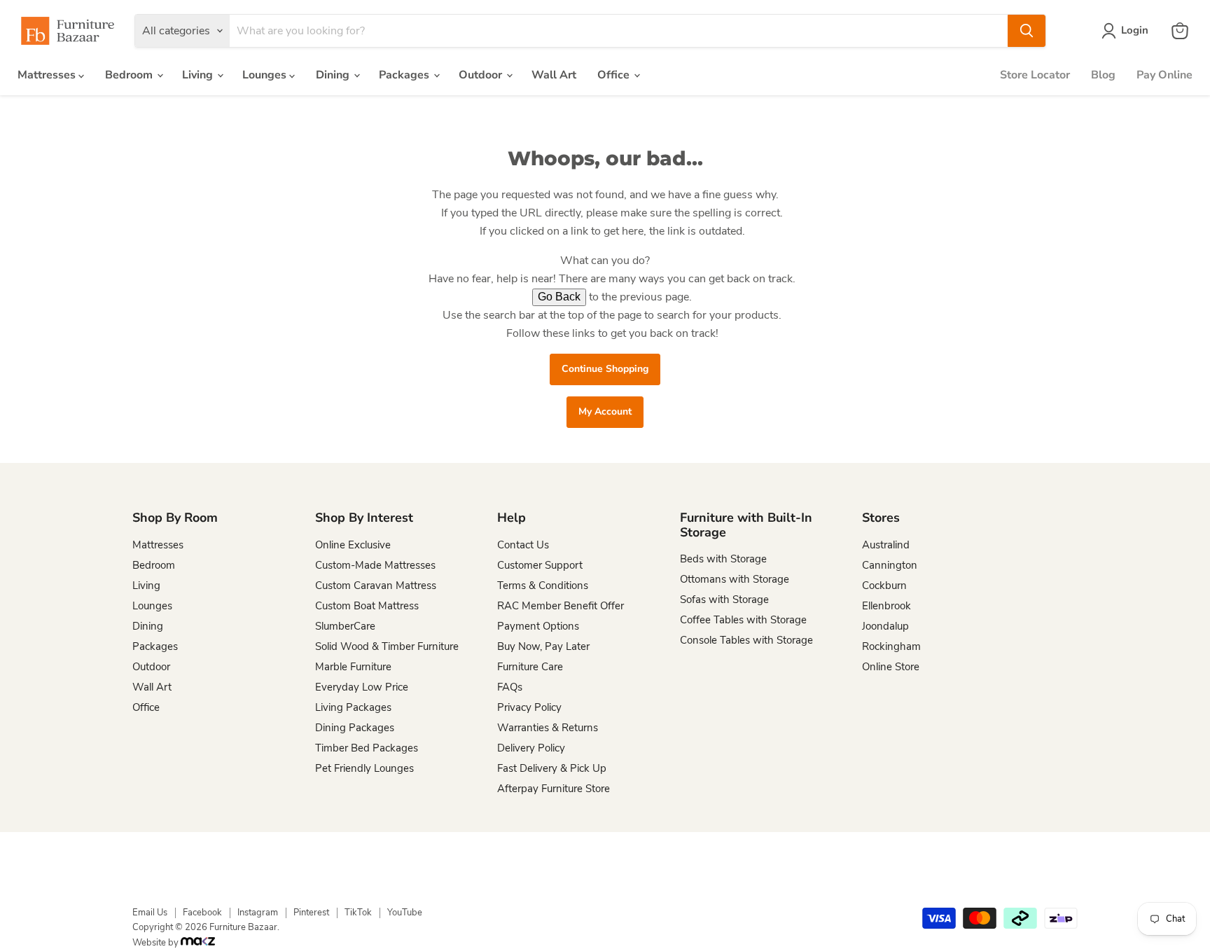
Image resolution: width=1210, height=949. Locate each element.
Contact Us (523, 545)
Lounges (265, 75)
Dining (334, 75)
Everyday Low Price (361, 687)
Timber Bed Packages (366, 748)
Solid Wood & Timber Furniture (387, 646)
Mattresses (48, 75)
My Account (605, 411)
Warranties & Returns (547, 728)
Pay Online (1164, 75)
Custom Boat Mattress (367, 606)
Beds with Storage (723, 559)
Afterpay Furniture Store (553, 789)
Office (614, 75)
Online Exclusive (353, 545)
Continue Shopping (605, 368)
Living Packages (353, 707)
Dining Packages (354, 728)
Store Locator (1035, 75)
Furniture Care (530, 667)
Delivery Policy (531, 748)
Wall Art (553, 75)
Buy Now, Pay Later (543, 646)
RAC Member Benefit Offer (560, 606)
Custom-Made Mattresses (375, 565)
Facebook (202, 912)
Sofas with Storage (724, 600)
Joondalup (885, 626)
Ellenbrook (886, 606)
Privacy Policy (529, 707)
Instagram (257, 912)
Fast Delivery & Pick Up (551, 768)
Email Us (149, 912)
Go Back (559, 297)
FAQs (509, 687)
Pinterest (311, 912)
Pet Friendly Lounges (364, 768)
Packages (405, 75)
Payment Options (538, 626)
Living (199, 75)
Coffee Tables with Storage (743, 620)
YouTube (404, 912)
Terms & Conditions (542, 586)
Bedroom (130, 75)
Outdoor (482, 75)
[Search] (1026, 31)
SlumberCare (345, 626)
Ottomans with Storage (734, 579)
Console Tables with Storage (746, 640)
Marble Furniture (353, 667)
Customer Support (540, 565)
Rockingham (891, 646)
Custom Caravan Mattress (375, 586)
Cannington (889, 565)
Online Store (890, 667)
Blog (1103, 75)
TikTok (358, 912)
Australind (886, 545)
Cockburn (884, 586)
